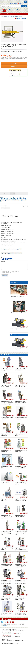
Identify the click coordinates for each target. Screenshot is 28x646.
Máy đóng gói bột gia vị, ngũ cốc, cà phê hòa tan (7, 385)
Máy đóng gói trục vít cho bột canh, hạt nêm (20, 369)
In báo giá (14, 67)
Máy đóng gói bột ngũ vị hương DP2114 (6, 434)
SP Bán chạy (14, 282)
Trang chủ (3, 16)
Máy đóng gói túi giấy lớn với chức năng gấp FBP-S (11, 249)
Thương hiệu (4, 206)
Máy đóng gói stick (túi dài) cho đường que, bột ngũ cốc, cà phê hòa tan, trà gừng (7, 403)
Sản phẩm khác (6, 354)
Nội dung (3, 261)
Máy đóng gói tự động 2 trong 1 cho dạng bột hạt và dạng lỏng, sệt (20, 403)
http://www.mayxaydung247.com (11, 633)
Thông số (6, 193)
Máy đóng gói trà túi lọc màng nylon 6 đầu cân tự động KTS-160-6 (20, 598)
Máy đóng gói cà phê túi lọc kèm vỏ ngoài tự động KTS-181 (20, 549)
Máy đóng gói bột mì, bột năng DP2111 (6, 451)
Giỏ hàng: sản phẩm (21, 18)
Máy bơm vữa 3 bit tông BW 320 (17, 296)
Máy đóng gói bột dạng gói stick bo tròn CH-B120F (20, 516)
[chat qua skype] (19, 73)
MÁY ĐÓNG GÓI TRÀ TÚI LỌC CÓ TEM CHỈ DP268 (20, 613)
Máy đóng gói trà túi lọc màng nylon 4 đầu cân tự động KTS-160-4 (6, 598)
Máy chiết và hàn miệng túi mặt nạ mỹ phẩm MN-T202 (20, 499)
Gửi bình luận (5, 275)
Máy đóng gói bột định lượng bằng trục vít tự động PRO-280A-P (21, 533)
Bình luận (12, 193)
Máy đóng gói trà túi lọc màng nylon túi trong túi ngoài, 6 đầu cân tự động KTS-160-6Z (20, 582)
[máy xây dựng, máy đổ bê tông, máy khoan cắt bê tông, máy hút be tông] (14, 3)
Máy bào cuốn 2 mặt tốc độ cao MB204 (19, 312)
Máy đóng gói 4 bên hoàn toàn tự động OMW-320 (20, 467)
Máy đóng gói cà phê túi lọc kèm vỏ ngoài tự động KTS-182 (6, 565)
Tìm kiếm (24, 6)
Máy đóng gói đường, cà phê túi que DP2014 (21, 418)
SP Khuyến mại (15, 335)
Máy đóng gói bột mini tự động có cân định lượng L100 (6, 533)
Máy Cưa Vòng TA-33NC (16, 329)
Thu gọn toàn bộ (25, 206)
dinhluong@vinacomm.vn (6, 635)
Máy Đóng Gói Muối (5, 482)
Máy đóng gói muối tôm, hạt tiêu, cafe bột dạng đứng (21, 385)
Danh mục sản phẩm (6, 14)
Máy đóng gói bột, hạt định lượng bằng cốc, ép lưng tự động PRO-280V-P (6, 517)
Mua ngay (14, 63)
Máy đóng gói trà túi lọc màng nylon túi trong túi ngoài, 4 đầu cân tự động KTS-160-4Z (6, 582)
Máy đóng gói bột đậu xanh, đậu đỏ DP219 (21, 451)
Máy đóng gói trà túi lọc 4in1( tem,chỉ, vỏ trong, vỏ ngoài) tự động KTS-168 (20, 565)
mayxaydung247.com (5, 625)
